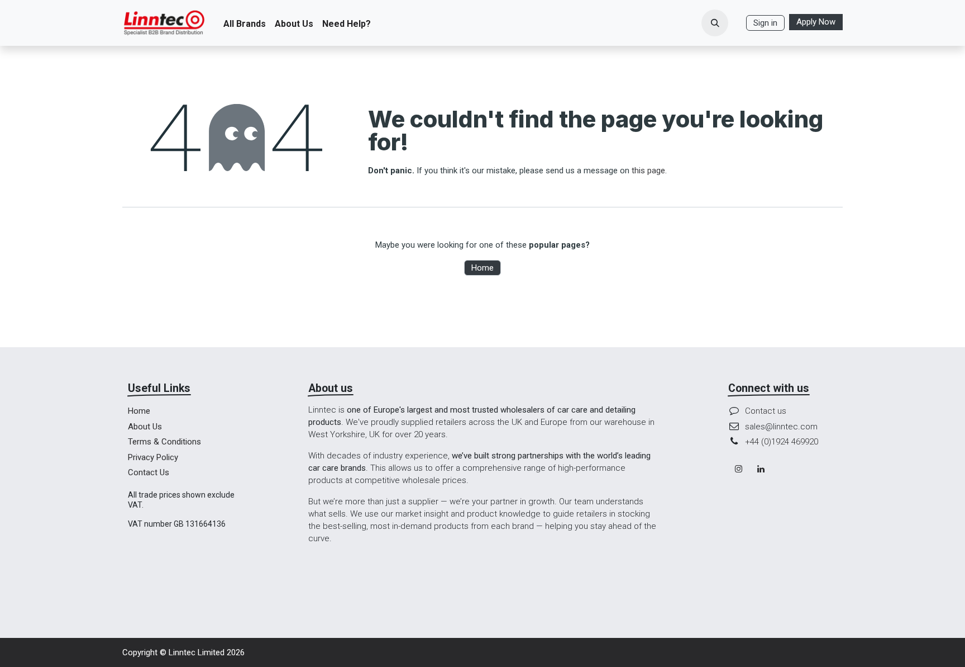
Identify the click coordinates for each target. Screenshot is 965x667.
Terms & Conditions (164, 442)
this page (648, 170)
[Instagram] (738, 469)
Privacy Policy (153, 457)
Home (482, 268)
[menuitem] (244, 23)
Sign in (765, 23)
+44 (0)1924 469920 (781, 442)
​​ (737, 23)
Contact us (765, 411)
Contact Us (148, 472)
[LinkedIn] (761, 469)
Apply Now (815, 22)
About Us (145, 427)
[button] (714, 23)
